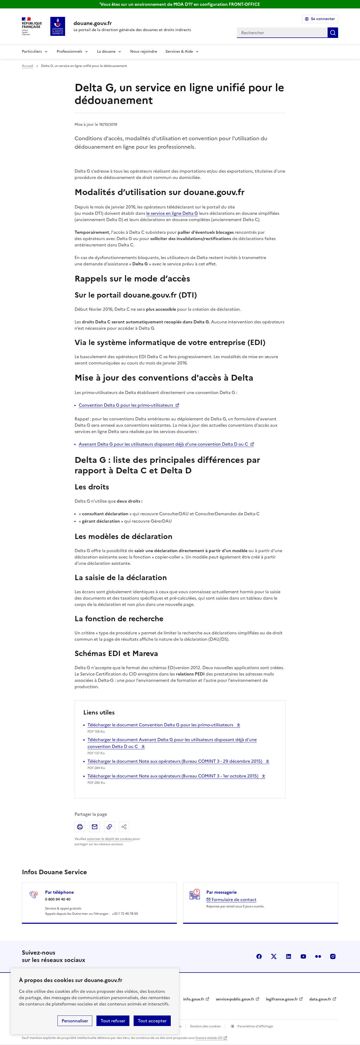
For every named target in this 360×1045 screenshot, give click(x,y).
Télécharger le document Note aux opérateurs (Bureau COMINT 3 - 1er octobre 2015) (173, 776)
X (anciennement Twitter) (274, 956)
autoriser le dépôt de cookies (109, 839)
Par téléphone (59, 892)
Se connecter (323, 19)
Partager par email (94, 827)
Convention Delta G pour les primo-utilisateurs (126, 405)
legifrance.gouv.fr (282, 999)
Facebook (259, 956)
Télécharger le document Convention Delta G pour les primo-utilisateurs (160, 725)
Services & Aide (179, 51)
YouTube (303, 956)
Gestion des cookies (205, 1026)
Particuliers (32, 51)
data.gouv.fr (320, 999)
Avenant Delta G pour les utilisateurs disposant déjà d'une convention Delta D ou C (163, 444)
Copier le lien (109, 827)
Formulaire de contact (233, 899)
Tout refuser (113, 1021)
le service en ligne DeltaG (172, 213)
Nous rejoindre (143, 51)
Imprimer (80, 827)
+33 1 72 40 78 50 (125, 913)
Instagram (333, 956)
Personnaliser (75, 1021)
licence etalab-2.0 (209, 1038)
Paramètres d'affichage (255, 1026)
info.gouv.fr (193, 999)
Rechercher (333, 32)
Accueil (27, 66)
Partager (124, 827)
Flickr (318, 956)
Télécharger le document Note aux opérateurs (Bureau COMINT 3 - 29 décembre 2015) (175, 761)
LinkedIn (288, 956)
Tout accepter (152, 1021)
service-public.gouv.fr (235, 999)
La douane (106, 51)
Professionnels (69, 51)
